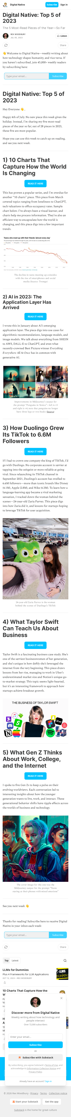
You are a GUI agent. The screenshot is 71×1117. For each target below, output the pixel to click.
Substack (19, 1110)
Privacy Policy (35, 1071)
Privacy (34, 1093)
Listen (63, 35)
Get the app (51, 1101)
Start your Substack (27, 1101)
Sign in (64, 4)
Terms (43, 1093)
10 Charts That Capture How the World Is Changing (25, 992)
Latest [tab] (15, 960)
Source (50, 411)
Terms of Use (51, 1065)
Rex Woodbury (18, 34)
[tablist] (11, 960)
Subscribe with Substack (38, 1057)
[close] (61, 998)
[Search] (65, 960)
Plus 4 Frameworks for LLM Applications (26, 974)
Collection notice (58, 1093)
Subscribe (52, 4)
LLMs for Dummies (16, 970)
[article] (35, 976)
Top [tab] (6, 960)
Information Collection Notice (41, 1068)
